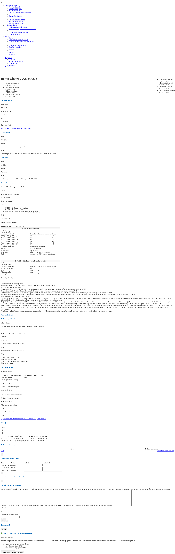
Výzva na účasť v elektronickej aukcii (13, 419)
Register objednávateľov (17, 20)
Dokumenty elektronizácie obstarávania (21, 41)
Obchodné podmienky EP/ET (18, 40)
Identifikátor (5, 104)
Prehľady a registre (11, 5)
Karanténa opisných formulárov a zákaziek (22, 29)
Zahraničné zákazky (15, 16)
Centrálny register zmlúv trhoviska (20, 12)
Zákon (11, 38)
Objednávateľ (13, 63)
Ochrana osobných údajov (17, 45)
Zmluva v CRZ (6, 125)
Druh (2, 215)
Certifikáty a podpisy (15, 47)
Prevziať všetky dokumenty (165, 451)
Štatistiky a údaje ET (15, 9)
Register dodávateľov (16, 21)
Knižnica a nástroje (11, 25)
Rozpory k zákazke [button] (8, 315)
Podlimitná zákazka (9, 359)
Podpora (11, 52)
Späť (2, 451)
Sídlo (2, 150)
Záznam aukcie (41, 419)
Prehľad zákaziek (14, 7)
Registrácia (8, 58)
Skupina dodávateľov (16, 61)
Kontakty (12, 54)
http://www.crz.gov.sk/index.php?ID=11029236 (16, 128)
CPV (2, 204)
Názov (3, 143)
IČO (2, 136)
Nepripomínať (6, 552)
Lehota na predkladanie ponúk (10, 386)
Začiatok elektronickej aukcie (10, 398)
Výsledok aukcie (30, 419)
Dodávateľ (12, 59)
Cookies (11, 49)
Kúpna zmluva (8, 363)
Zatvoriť (4, 529)
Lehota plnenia (5, 330)
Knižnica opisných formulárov (18, 27)
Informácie (8, 36)
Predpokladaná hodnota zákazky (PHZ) (13, 350)
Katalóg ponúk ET (15, 10)
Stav (2, 118)
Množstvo (4, 337)
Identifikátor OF (6, 111)
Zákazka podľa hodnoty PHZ (10, 357)
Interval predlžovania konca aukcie (12, 412)
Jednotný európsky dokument (18, 32)
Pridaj (3, 519)
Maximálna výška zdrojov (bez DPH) (13, 343)
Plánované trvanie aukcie (9, 405)
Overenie (4, 507)
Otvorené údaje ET (15, 34)
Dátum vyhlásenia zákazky (9, 380)
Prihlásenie (8, 67)
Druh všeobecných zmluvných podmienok (14, 361)
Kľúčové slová (5, 198)
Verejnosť (12, 65)
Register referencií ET (16, 23)
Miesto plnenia (5, 323)
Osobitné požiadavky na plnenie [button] (10, 278)
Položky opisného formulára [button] (9, 222)
